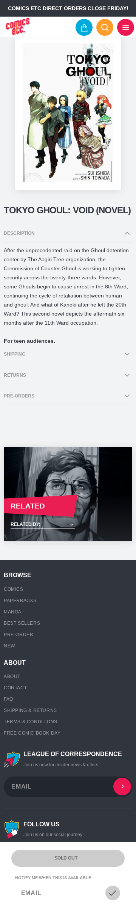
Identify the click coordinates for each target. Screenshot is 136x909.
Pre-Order (18, 634)
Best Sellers (22, 623)
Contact (15, 687)
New (9, 646)
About (12, 676)
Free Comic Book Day (32, 733)
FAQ (8, 699)
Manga (13, 612)
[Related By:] (68, 524)
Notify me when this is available (53, 877)
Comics (13, 589)
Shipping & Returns (30, 710)
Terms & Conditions (30, 721)
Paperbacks (20, 600)
